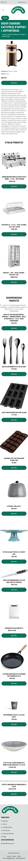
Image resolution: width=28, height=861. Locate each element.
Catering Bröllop (7, 827)
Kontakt (14, 856)
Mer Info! (14, 83)
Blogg (4, 836)
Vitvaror (10, 71)
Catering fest (6, 830)
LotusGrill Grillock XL (14, 506)
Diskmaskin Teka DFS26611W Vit (14, 628)
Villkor (19, 856)
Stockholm (5, 2)
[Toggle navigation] (3, 9)
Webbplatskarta (20, 858)
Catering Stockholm (8, 833)
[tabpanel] (14, 54)
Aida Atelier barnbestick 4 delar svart (14, 367)
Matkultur (5, 821)
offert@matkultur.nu (22, 2)
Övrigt (15, 71)
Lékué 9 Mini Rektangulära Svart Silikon (14, 412)
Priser (5, 18)
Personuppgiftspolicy (9, 858)
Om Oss (4, 824)
